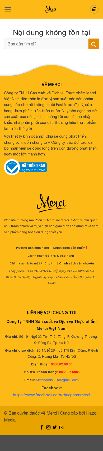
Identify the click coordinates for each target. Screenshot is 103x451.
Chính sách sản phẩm (69, 247)
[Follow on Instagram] (48, 427)
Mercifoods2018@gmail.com (57, 380)
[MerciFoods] (51, 9)
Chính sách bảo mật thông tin (32, 263)
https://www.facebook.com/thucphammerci (51, 395)
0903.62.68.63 (61, 364)
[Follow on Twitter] (55, 427)
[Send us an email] (61, 427)
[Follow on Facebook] (42, 427)
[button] (8, 9)
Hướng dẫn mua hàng (32, 247)
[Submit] (93, 44)
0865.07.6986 (69, 372)
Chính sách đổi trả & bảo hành (50, 255)
